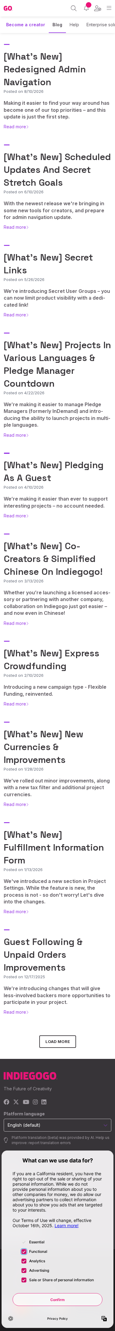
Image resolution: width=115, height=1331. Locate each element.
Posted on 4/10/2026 (24, 487)
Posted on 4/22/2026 (24, 392)
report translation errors (50, 1142)
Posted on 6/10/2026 (24, 191)
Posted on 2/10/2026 (24, 675)
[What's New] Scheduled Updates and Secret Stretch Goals (57, 169)
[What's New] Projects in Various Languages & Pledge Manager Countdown (57, 364)
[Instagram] (35, 1102)
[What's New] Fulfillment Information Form (54, 847)
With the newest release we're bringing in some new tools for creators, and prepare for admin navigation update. (54, 210)
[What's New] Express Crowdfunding (51, 659)
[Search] (73, 8)
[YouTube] (26, 1102)
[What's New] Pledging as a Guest (54, 471)
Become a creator (25, 24)
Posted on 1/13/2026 (23, 869)
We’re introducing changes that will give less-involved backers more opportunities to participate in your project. (57, 995)
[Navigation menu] (109, 8)
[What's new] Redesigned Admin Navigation (45, 69)
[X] (16, 1102)
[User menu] (97, 8)
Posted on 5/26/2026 (24, 279)
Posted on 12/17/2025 (24, 976)
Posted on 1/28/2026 (24, 769)
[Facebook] (7, 1102)
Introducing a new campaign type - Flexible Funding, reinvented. (55, 690)
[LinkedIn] (43, 1102)
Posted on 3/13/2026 (24, 580)
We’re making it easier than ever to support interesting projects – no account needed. (56, 502)
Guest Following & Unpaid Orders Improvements (43, 954)
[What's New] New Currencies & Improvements (43, 747)
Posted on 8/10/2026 (24, 91)
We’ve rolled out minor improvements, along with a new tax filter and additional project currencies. (57, 787)
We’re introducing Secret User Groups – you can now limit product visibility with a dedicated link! (57, 298)
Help (74, 24)
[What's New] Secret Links (48, 263)
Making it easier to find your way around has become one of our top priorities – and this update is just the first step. (56, 110)
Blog (57, 24)
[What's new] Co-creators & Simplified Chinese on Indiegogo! (53, 559)
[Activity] (86, 8)
